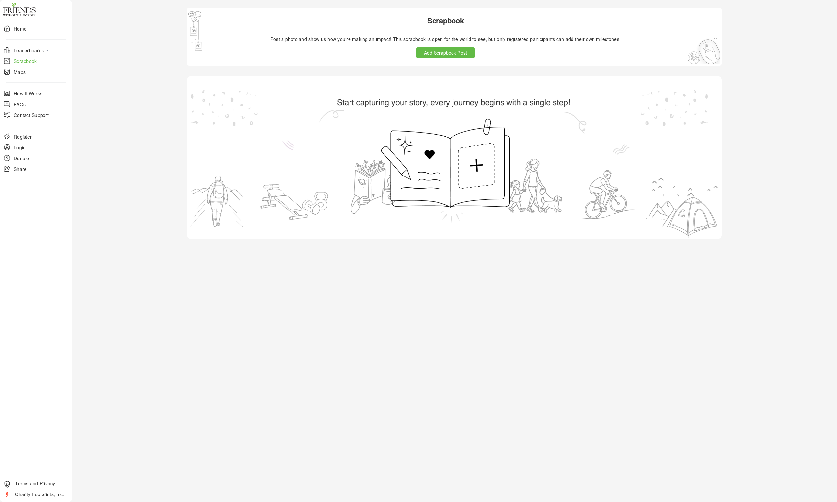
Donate (21, 158)
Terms (21, 483)
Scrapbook (25, 61)
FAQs (20, 104)
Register (23, 136)
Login (20, 147)
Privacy (47, 483)
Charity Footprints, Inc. (39, 494)
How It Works (28, 93)
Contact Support (31, 115)
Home (20, 28)
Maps (20, 72)
